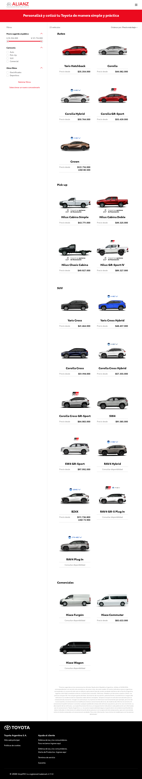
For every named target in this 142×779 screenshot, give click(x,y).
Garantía (41, 762)
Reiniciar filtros (24, 82)
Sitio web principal (12, 740)
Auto (12, 52)
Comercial (14, 61)
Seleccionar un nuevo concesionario (24, 87)
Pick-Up (13, 55)
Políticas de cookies (12, 745)
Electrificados (15, 72)
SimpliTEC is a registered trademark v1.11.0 (35, 774)
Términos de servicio (46, 757)
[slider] (7, 41)
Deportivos (14, 75)
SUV (11, 58)
